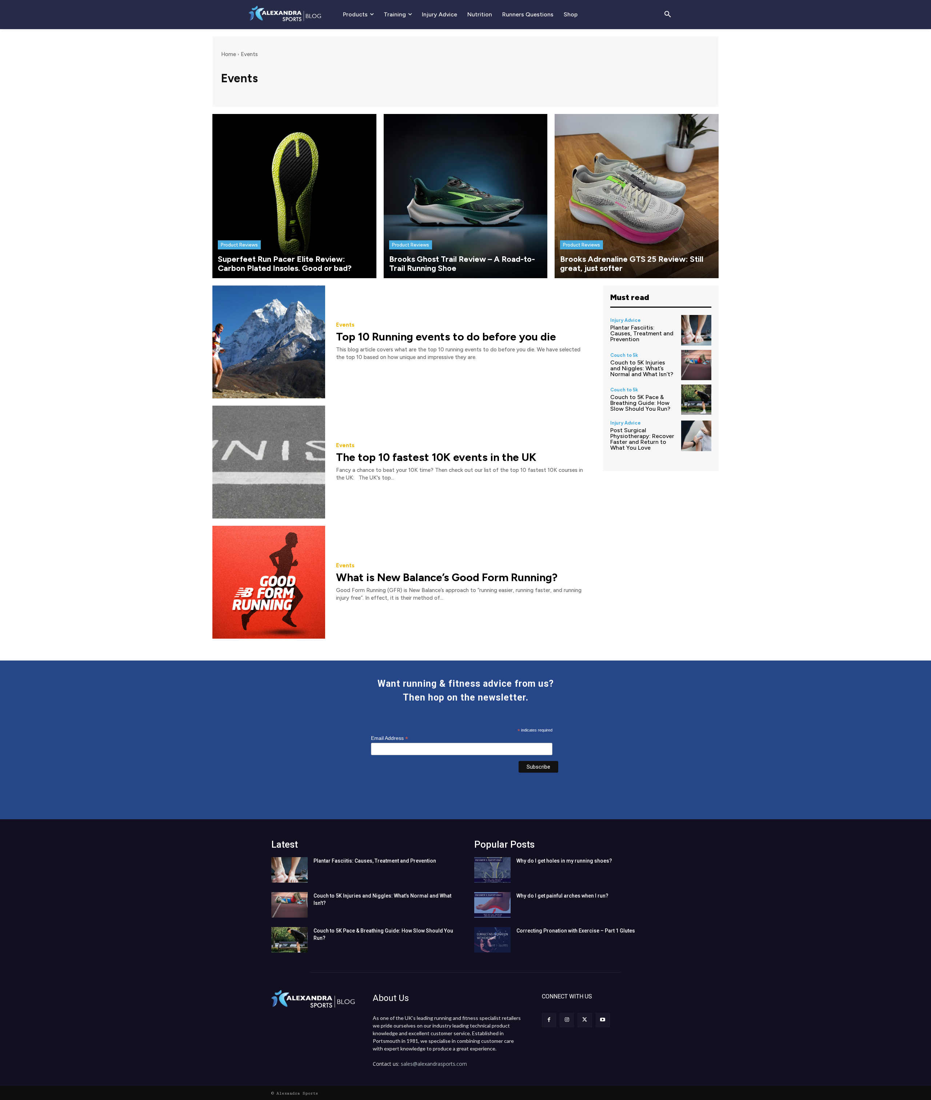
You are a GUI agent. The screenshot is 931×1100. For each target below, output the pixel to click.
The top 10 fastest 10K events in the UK (436, 457)
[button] (667, 14)
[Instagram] (567, 1020)
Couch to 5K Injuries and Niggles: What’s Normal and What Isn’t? (641, 368)
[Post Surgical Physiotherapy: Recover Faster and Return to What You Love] (696, 436)
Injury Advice (625, 320)
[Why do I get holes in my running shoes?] (492, 870)
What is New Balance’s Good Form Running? (447, 577)
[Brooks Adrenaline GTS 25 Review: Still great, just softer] (637, 196)
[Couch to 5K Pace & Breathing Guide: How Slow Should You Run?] (696, 400)
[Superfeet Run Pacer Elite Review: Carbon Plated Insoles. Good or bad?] (294, 196)
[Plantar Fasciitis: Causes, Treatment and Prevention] (696, 330)
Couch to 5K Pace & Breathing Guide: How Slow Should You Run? (640, 403)
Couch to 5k (624, 355)
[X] (585, 1020)
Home (228, 54)
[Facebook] (549, 1020)
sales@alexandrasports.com (434, 1063)
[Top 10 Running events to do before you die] (268, 341)
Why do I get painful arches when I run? (562, 896)
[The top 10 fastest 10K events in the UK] (268, 462)
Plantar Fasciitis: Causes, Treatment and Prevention (642, 333)
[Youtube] (603, 1020)
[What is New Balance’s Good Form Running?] (268, 582)
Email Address (389, 738)
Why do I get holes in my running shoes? (564, 861)
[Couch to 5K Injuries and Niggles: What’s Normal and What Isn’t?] (696, 365)
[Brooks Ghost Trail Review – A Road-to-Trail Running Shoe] (466, 196)
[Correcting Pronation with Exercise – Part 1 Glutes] (492, 940)
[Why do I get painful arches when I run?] (492, 905)
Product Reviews (239, 245)
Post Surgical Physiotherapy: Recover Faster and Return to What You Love (642, 439)
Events (345, 325)
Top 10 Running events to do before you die (446, 336)
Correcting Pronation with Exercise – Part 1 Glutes (575, 931)
